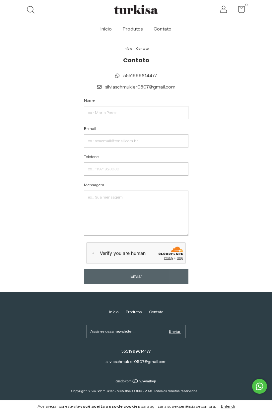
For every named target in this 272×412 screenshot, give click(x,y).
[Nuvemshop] (136, 382)
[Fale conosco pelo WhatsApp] (259, 386)
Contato (162, 29)
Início (106, 29)
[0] (239, 11)
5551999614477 (139, 76)
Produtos (133, 29)
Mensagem (94, 184)
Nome (89, 100)
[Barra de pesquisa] (33, 10)
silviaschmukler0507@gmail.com (140, 87)
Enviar (136, 276)
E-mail (90, 128)
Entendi (228, 406)
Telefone (91, 156)
